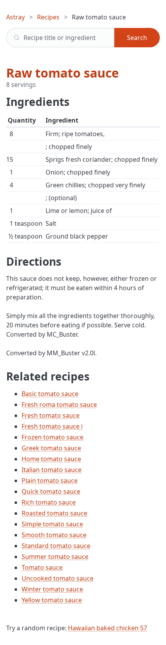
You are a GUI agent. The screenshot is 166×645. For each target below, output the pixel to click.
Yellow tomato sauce (52, 600)
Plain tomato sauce (50, 480)
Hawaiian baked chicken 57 (107, 628)
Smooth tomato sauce (54, 535)
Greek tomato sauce (51, 448)
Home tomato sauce (51, 459)
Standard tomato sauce (56, 545)
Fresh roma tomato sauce (59, 404)
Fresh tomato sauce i (52, 426)
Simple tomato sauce (52, 524)
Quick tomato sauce (51, 491)
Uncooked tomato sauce (57, 578)
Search (137, 37)
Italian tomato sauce (51, 469)
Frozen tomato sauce (52, 437)
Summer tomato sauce (55, 556)
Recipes (48, 17)
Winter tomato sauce (52, 589)
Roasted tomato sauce (54, 513)
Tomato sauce (42, 567)
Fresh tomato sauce (51, 415)
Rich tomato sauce (49, 502)
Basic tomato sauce (50, 393)
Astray (15, 17)
